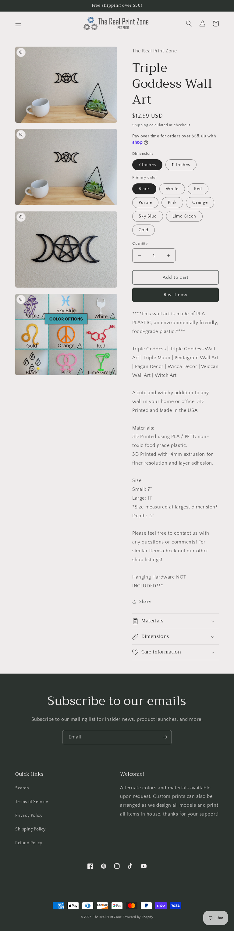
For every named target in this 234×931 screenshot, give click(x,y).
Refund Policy (28, 843)
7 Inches (147, 164)
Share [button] (145, 601)
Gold (143, 230)
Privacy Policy (28, 815)
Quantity (140, 243)
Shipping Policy (30, 829)
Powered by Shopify (138, 917)
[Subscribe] (165, 737)
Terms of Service (31, 801)
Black (144, 188)
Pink (172, 202)
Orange (200, 202)
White (172, 188)
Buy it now (175, 294)
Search (22, 788)
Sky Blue (148, 216)
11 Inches (181, 164)
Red (198, 188)
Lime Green (184, 216)
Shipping (140, 125)
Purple (145, 202)
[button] (18, 23)
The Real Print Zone (107, 917)
